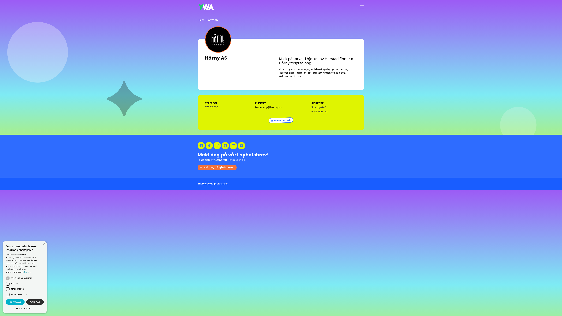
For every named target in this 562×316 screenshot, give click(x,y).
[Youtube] (241, 145)
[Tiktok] (209, 145)
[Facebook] (201, 145)
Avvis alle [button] (35, 302)
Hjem (201, 20)
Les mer (27, 272)
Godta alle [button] (15, 302)
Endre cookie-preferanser (213, 183)
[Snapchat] (225, 145)
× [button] (43, 244)
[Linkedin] (233, 145)
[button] (25, 308)
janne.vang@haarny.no (268, 107)
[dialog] (25, 277)
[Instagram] (217, 145)
